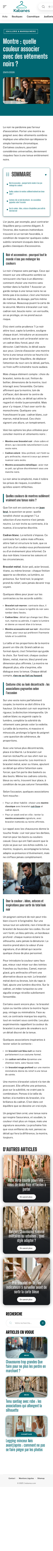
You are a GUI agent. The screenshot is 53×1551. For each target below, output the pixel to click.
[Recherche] (43, 6)
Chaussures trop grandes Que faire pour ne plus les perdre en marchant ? (26, 1366)
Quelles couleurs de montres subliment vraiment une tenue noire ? (26, 192)
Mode (26, 1355)
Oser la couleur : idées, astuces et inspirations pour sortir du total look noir (27, 209)
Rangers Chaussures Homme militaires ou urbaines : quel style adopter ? (26, 1236)
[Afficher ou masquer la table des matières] (39, 175)
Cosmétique (26, 1434)
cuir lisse (35, 806)
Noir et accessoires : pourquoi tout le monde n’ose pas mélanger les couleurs (25, 184)
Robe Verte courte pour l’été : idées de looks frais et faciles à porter (26, 1185)
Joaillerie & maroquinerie (21, 31)
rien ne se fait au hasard (27, 675)
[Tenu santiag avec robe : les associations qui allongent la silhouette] (26, 1387)
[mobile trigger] (5, 6)
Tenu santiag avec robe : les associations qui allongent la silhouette (24, 1406)
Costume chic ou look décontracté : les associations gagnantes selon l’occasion (25, 201)
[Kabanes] (21, 6)
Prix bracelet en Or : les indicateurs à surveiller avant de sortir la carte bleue (26, 1287)
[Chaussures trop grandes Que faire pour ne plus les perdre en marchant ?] (26, 1347)
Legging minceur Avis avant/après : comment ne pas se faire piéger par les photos (25, 1445)
